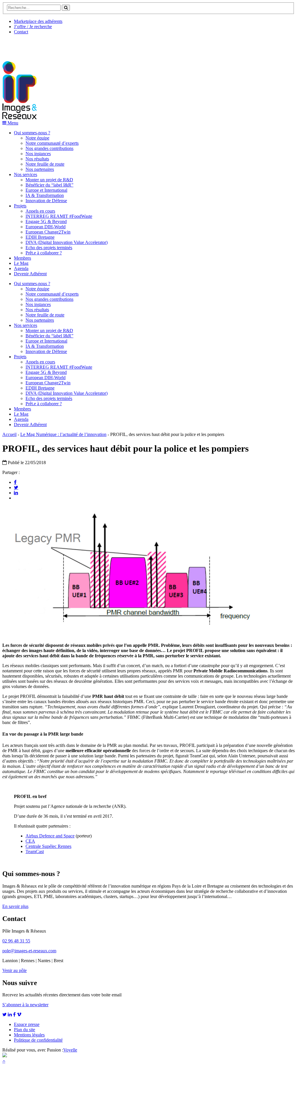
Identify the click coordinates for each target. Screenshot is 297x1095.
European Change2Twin (48, 231)
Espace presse (26, 1024)
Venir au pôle (14, 970)
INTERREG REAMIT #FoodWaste (59, 216)
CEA (30, 841)
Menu (12, 122)
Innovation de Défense (46, 200)
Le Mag (21, 263)
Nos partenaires (40, 169)
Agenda (21, 268)
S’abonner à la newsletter (25, 1004)
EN (24, 45)
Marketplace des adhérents (38, 21)
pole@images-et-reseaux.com (29, 950)
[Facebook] (15, 482)
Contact (21, 31)
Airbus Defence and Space (50, 835)
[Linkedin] (16, 492)
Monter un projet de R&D (49, 179)
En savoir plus (15, 906)
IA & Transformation (45, 195)
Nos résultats (37, 158)
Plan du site (24, 1029)
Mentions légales (29, 1034)
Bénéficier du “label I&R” (49, 184)
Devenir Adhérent (30, 273)
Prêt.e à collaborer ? (44, 252)
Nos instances (38, 153)
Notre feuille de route (45, 164)
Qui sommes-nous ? (32, 132)
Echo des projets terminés (49, 247)
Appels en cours (40, 211)
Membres (22, 258)
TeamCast (35, 851)
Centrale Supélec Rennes (48, 846)
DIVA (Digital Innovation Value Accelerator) (67, 242)
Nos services (25, 174)
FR (45, 45)
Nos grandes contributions (49, 148)
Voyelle (70, 1049)
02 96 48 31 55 (16, 940)
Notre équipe (37, 137)
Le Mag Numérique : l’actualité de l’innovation (63, 434)
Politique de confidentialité (38, 1040)
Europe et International (46, 190)
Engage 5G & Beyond (46, 221)
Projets (20, 205)
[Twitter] (16, 487)
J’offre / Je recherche (33, 26)
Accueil (9, 434)
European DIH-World (46, 226)
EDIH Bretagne (40, 237)
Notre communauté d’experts (52, 143)
